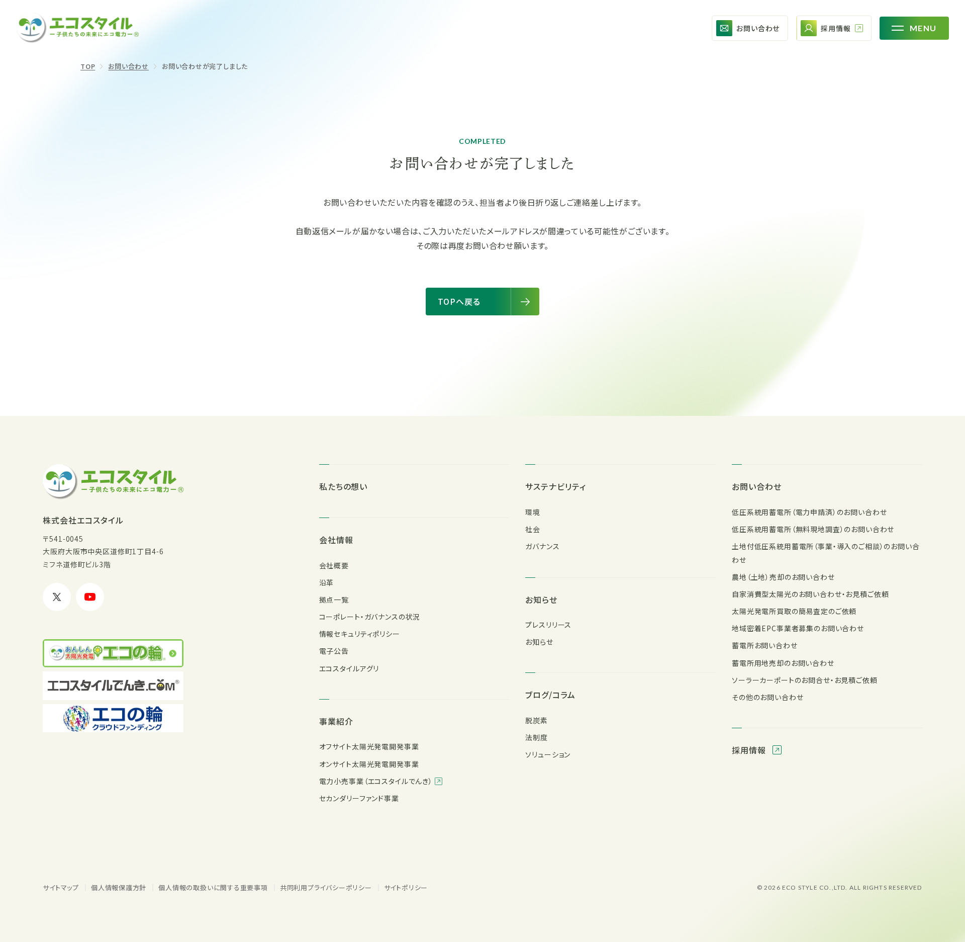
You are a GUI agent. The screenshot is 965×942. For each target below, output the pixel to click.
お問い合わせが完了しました (205, 66)
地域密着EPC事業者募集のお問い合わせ (798, 628)
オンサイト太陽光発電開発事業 (369, 764)
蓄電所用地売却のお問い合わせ (783, 663)
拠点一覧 (334, 599)
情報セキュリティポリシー (359, 634)
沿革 (326, 582)
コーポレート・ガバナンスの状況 (370, 617)
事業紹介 (336, 721)
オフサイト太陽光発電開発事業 (369, 746)
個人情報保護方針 (118, 887)
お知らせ (541, 599)
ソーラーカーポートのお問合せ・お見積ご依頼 (805, 680)
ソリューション (547, 754)
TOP (87, 66)
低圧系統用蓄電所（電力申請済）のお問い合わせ (809, 512)
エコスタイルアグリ (349, 668)
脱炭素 (536, 720)
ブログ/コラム (550, 695)
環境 (532, 512)
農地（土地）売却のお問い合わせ (783, 577)
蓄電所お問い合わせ (765, 645)
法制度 (536, 737)
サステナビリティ (555, 486)
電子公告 (334, 651)
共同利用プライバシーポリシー (326, 887)
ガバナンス (542, 546)
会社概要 (334, 565)
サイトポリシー (406, 887)
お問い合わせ (128, 66)
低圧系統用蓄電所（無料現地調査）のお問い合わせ (813, 529)
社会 (532, 529)
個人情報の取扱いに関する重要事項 (212, 887)
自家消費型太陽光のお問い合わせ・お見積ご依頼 (810, 594)
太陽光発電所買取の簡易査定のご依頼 (794, 611)
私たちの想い (343, 486)
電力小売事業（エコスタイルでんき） (377, 781)
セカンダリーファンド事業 (359, 798)
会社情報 (336, 540)
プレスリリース (548, 625)
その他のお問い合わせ (767, 697)
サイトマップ (61, 887)
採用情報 (750, 750)
